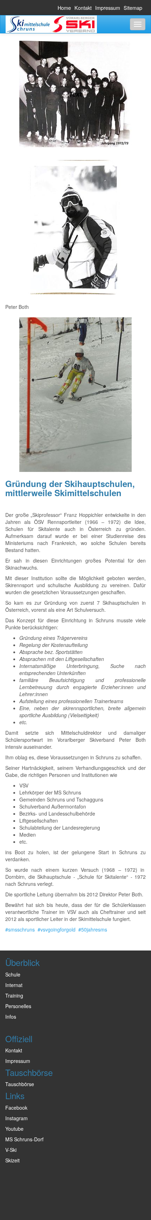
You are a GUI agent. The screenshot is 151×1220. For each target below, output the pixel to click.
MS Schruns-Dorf (24, 1139)
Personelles (18, 1006)
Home (64, 7)
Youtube (14, 1128)
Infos (10, 1016)
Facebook (16, 1107)
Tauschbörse (19, 1084)
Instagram (16, 1118)
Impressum (107, 7)
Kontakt (83, 7)
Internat (13, 984)
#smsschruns (20, 929)
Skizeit (12, 1160)
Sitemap (133, 7)
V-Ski (11, 1149)
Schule (12, 974)
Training (14, 995)
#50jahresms (92, 929)
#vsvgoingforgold (57, 929)
